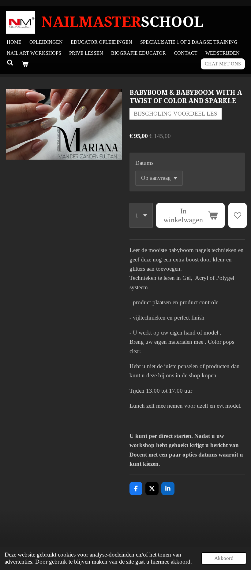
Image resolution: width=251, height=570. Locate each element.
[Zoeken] (10, 62)
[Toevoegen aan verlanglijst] (237, 215)
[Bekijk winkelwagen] (24, 63)
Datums (144, 163)
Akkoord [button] (224, 558)
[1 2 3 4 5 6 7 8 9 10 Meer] (141, 215)
